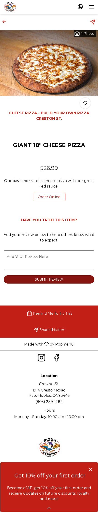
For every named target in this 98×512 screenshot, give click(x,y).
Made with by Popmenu (38, 344)
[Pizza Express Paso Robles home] (24, 7)
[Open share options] (93, 22)
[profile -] (80, 6)
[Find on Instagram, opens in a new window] (41, 359)
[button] (5, 21)
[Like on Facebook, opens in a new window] (56, 359)
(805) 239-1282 (49, 401)
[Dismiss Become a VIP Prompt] (90, 469)
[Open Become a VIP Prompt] (49, 508)
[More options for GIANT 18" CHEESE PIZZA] (85, 103)
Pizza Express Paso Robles (49, 447)
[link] (49, 197)
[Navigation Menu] (92, 7)
